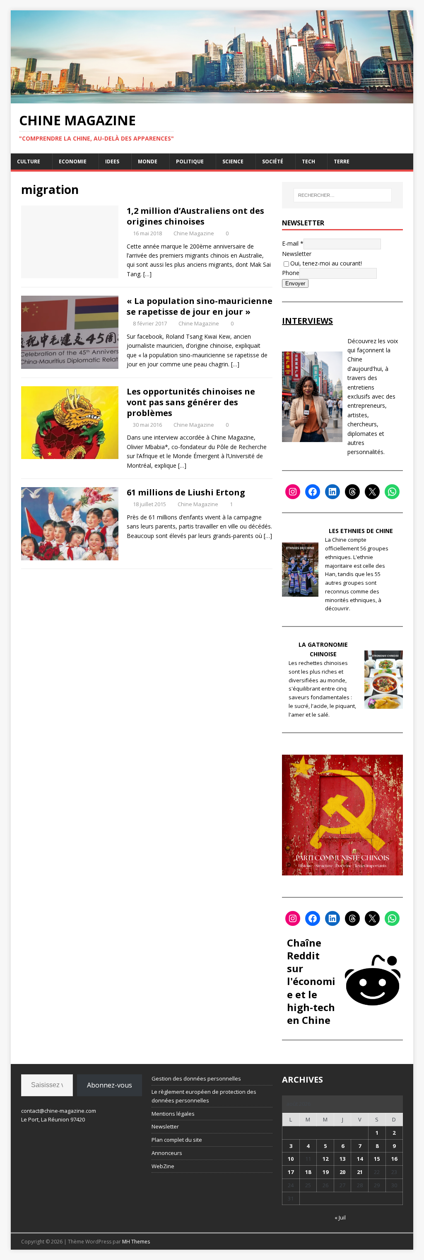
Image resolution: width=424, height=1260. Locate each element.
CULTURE (28, 161)
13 (342, 1158)
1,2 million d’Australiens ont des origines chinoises (195, 216)
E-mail (293, 243)
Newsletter (296, 254)
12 (325, 1158)
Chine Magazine (193, 233)
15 (377, 1158)
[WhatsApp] (392, 491)
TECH (308, 161)
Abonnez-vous (109, 1085)
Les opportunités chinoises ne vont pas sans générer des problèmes (191, 402)
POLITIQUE (190, 161)
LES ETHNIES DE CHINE (361, 531)
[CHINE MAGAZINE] (212, 99)
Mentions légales (173, 1113)
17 (291, 1172)
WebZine (163, 1166)
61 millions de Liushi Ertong (186, 492)
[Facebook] (312, 491)
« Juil (340, 1217)
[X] (372, 491)
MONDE (147, 161)
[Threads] (352, 491)
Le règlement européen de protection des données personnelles (204, 1096)
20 (342, 1172)
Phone (290, 273)
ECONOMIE (73, 161)
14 (360, 1158)
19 (325, 1172)
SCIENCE (232, 161)
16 (394, 1158)
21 (360, 1172)
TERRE (341, 161)
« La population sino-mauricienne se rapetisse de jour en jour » (199, 306)
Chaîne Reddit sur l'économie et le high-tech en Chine (311, 981)
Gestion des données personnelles (196, 1078)
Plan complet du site (177, 1139)
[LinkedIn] (332, 491)
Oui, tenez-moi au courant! (326, 263)
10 (291, 1158)
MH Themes (136, 1241)
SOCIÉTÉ (272, 161)
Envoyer (295, 283)
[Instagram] (292, 491)
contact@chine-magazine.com (58, 1110)
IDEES (112, 161)
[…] (147, 274)
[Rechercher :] (342, 195)
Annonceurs (167, 1153)
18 (308, 1172)
